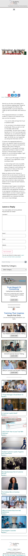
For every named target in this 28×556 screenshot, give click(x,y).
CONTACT (10, 549)
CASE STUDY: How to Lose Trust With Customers (12, 432)
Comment (5, 214)
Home (2, 97)
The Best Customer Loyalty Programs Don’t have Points (13, 452)
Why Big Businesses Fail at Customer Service (12, 472)
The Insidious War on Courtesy (10, 492)
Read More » (4, 396)
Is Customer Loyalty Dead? (9, 413)
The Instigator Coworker (9, 530)
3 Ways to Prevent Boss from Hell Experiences (11, 511)
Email (4, 239)
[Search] (26, 262)
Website (4, 245)
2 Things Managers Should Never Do (12, 394)
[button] (14, 9)
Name (4, 233)
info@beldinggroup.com (20, 555)
